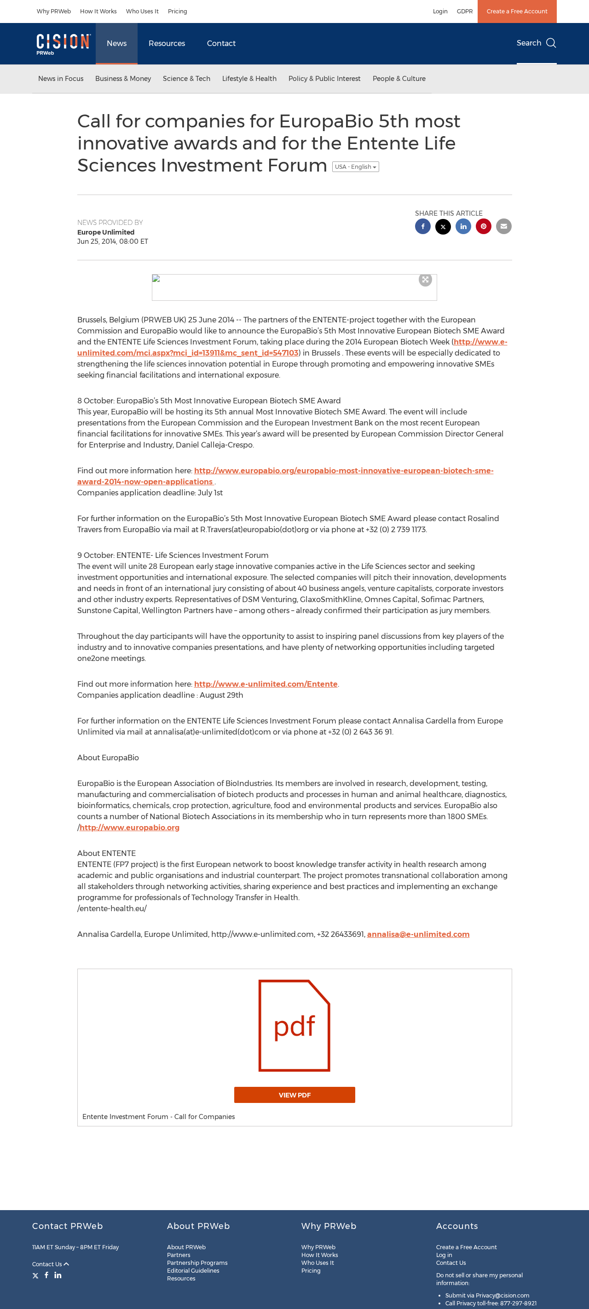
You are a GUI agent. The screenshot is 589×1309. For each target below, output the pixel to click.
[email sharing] (504, 227)
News (117, 43)
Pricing (177, 11)
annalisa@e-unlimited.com (418, 934)
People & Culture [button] (399, 79)
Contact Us (48, 1264)
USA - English (354, 166)
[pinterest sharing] (483, 227)
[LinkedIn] (58, 1275)
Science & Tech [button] (186, 79)
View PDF (295, 1095)
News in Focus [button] (60, 79)
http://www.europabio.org (129, 827)
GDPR (465, 11)
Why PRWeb (54, 11)
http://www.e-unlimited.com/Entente (266, 684)
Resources (167, 43)
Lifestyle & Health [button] (249, 79)
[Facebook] (46, 1275)
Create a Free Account (517, 11)
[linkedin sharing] (463, 227)
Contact (221, 43)
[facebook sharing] (423, 227)
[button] (294, 278)
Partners (179, 1255)
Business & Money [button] (123, 79)
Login (440, 11)
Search (529, 43)
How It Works (98, 11)
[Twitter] (36, 1275)
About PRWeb (186, 1247)
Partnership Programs (197, 1262)
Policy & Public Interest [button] (325, 79)
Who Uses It (142, 11)
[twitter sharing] (443, 228)
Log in (444, 1255)
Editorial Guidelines (193, 1270)
